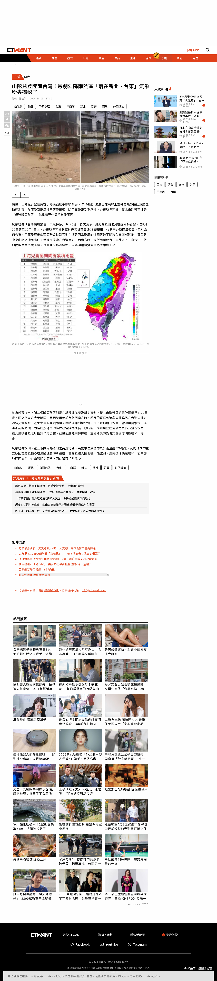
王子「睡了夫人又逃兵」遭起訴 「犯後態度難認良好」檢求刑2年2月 (80, 791)
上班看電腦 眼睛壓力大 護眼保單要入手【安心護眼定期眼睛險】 (126, 721)
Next (7, 132)
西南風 (161, 192)
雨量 (105, 106)
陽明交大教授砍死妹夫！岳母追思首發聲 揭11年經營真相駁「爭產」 (34, 686)
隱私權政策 (78, 976)
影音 (180, 58)
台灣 (173, 192)
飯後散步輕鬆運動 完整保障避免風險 (80, 826)
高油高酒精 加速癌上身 (29, 859)
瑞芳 (94, 106)
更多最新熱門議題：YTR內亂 (37, 569)
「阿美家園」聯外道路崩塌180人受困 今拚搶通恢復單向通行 (52, 498)
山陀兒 (18, 106)
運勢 (170, 184)
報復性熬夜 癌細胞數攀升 (34, 574)
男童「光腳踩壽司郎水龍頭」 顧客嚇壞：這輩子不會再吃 (34, 791)
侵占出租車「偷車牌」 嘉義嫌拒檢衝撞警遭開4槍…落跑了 (55, 564)
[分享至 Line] (7, 114)
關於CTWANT (72, 934)
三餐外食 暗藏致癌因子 (29, 719)
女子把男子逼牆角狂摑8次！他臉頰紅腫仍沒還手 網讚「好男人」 (33, 651)
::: (15, 63)
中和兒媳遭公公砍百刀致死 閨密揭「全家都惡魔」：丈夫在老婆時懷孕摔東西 (126, 756)
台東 (58, 106)
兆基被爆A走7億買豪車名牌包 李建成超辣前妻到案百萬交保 (126, 826)
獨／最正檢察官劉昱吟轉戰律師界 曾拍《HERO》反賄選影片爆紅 (126, 896)
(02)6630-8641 (49, 590)
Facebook (83, 944)
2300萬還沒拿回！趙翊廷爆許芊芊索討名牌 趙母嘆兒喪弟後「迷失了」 (80, 896)
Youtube (112, 944)
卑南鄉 (70, 106)
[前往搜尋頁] (208, 50)
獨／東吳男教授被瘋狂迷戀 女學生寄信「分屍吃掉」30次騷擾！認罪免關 (126, 686)
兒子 (192, 184)
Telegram (140, 944)
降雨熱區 (44, 106)
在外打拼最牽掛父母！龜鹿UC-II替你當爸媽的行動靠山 (79, 686)
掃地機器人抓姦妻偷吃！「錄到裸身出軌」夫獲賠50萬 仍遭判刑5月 (34, 756)
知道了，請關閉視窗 (200, 968)
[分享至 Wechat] (7, 125)
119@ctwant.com (94, 590)
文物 (181, 184)
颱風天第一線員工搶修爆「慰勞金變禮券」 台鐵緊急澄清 (49, 486)
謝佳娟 (22, 98)
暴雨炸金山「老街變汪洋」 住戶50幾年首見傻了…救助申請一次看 (55, 492)
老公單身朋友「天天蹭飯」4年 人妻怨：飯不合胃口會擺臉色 (57, 548)
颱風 (30, 106)
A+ (16, 195)
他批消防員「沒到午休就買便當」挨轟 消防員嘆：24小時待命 (58, 559)
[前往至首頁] (19, 50)
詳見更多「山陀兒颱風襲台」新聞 (36, 478)
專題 (195, 58)
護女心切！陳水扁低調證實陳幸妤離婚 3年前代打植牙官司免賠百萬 (80, 721)
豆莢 (159, 184)
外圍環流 (118, 106)
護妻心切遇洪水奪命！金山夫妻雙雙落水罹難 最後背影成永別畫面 (55, 504)
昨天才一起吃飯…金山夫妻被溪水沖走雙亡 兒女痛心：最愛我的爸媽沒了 (60, 511)
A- (25, 195)
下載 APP (192, 50)
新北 (83, 106)
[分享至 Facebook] (7, 119)
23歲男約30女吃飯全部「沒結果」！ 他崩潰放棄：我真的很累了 (60, 553)
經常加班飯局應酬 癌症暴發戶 (126, 789)
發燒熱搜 (171, 934)
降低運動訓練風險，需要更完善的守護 (126, 861)
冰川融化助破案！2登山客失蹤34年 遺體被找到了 (33, 826)
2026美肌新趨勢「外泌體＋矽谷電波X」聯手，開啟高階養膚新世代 (80, 756)
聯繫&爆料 (105, 934)
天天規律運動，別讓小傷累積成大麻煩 (126, 651)
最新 (39, 58)
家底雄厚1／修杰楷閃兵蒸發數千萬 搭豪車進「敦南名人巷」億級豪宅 (80, 861)
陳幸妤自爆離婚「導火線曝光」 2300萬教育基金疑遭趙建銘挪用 (34, 896)
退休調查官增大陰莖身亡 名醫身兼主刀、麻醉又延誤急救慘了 (80, 651)
